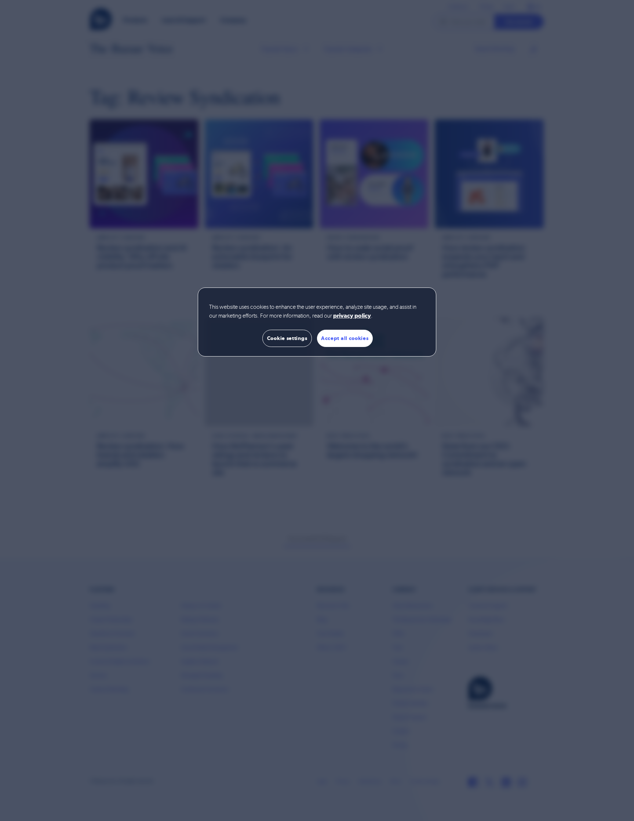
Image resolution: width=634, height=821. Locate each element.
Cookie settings (287, 338)
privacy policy (352, 316)
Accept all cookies (345, 338)
